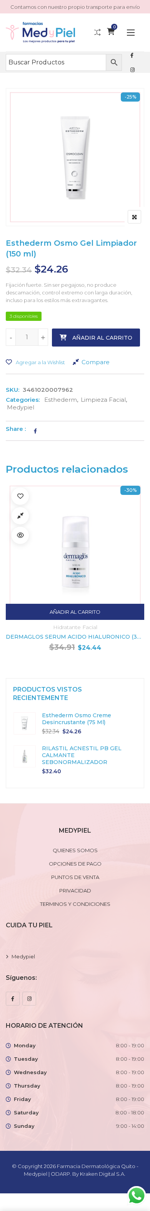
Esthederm (60, 399)
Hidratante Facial (75, 627)
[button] (130, 32)
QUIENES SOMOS (75, 850)
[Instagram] (29, 999)
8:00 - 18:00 (129, 1112)
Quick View (20, 535)
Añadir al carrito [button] (75, 612)
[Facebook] (13, 999)
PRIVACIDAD (75, 890)
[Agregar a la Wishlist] (20, 496)
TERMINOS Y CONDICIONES (75, 904)
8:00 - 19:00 (130, 1045)
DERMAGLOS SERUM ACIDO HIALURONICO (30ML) (75, 636)
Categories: (23, 399)
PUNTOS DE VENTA (75, 877)
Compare (96, 362)
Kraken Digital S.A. (103, 1174)
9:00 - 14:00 (130, 1126)
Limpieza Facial (103, 399)
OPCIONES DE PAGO (75, 864)
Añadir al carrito (102, 337)
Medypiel (20, 407)
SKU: (12, 389)
